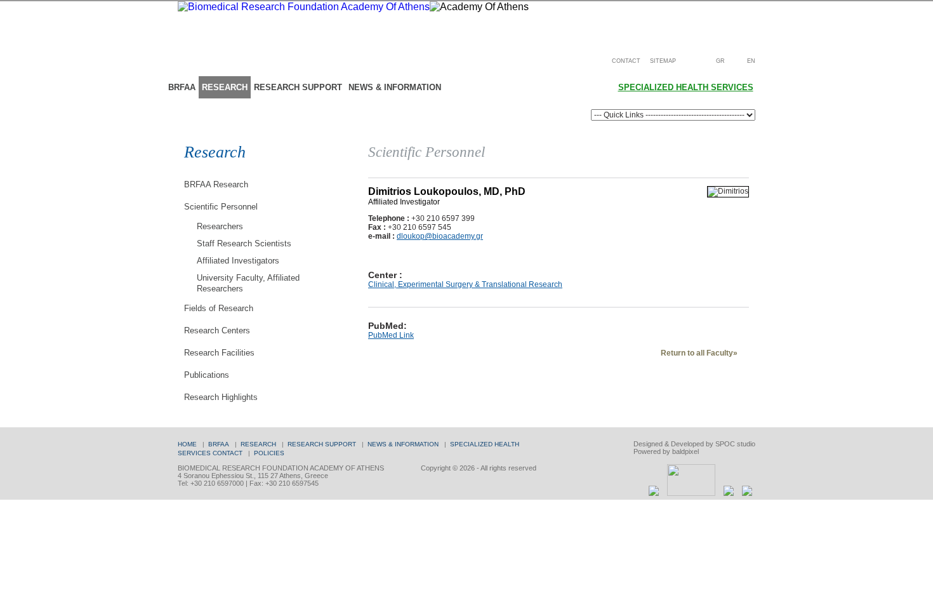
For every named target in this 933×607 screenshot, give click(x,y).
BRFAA (181, 87)
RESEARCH (225, 87)
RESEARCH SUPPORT (298, 87)
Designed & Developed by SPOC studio (694, 444)
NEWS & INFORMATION (394, 87)
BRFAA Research (216, 184)
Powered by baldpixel (666, 451)
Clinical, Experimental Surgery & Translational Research (465, 284)
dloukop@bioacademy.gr (440, 236)
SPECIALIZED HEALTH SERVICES (685, 87)
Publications (206, 375)
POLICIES (269, 453)
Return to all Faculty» (699, 353)
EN (751, 61)
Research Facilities (219, 352)
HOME (187, 444)
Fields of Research (218, 308)
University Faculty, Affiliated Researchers (248, 283)
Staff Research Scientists (244, 243)
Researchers (220, 226)
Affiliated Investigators (238, 260)
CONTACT (626, 61)
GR (720, 61)
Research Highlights (221, 397)
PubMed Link (391, 335)
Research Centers (217, 330)
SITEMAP (663, 61)
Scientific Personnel (221, 206)
